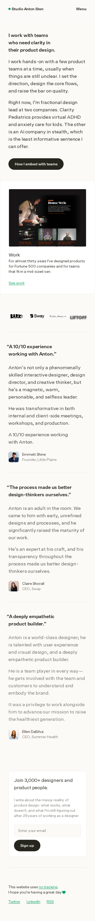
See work (16, 283)
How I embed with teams (36, 164)
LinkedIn (33, 901)
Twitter (14, 901)
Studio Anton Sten (28, 9)
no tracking (48, 887)
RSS (50, 902)
